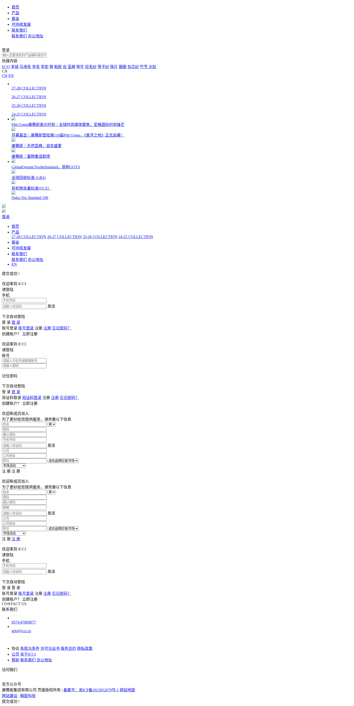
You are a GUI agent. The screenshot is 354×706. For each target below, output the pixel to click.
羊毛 (36, 67)
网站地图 (127, 690)
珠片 (114, 67)
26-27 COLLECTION (64, 237)
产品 (15, 13)
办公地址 (35, 36)
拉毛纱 (91, 67)
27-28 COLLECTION (29, 237)
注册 (47, 328)
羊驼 (44, 67)
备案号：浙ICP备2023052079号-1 (91, 690)
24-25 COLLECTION (135, 237)
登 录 (16, 322)
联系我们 (19, 30)
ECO (6, 67)
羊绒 (15, 67)
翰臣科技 (28, 696)
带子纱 (103, 67)
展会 (15, 19)
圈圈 (122, 67)
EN (11, 76)
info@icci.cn (21, 631)
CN (4, 76)
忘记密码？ (61, 328)
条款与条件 (29, 648)
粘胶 (58, 67)
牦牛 (80, 67)
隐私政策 (84, 648)
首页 (15, 7)
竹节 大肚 (148, 67)
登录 (6, 217)
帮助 (15, 660)
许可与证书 (50, 648)
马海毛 (25, 67)
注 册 (16, 539)
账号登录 (26, 328)
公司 (15, 654)
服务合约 (68, 648)
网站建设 (9, 696)
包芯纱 (133, 67)
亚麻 (71, 67)
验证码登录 (31, 398)
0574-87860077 (24, 622)
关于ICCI (28, 654)
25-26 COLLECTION (100, 237)
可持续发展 (21, 24)
